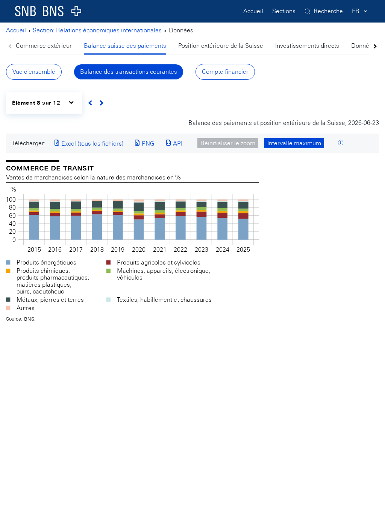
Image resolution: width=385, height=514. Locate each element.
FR (355, 11)
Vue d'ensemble (33, 71)
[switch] (44, 102)
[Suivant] (101, 102)
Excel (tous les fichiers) (92, 143)
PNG (147, 143)
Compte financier (225, 71)
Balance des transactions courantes (128, 71)
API (176, 143)
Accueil (253, 11)
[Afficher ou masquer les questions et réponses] (341, 143)
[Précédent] (90, 102)
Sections (284, 11)
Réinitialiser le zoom (227, 143)
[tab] (47, 46)
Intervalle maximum (294, 143)
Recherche (328, 11)
